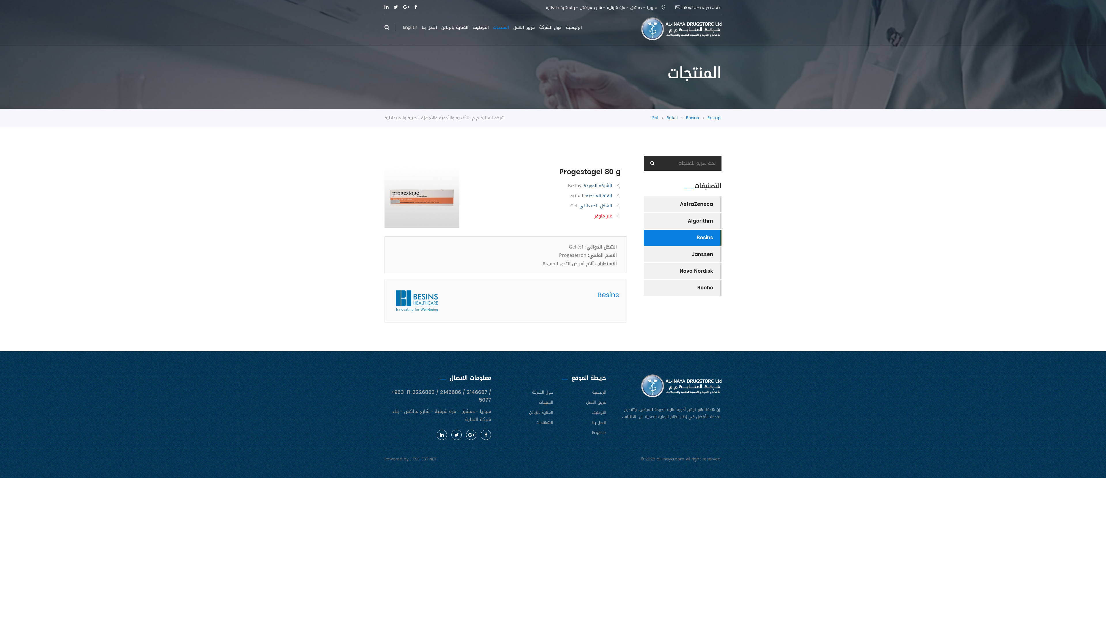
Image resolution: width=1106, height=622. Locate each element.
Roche (705, 287)
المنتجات (501, 27)
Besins (692, 118)
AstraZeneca (696, 204)
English (410, 27)
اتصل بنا (429, 27)
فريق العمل (524, 27)
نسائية (672, 118)
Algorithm (700, 220)
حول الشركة (550, 27)
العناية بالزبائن (454, 27)
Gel (655, 118)
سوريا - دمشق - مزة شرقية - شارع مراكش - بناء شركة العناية (602, 8)
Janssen (702, 254)
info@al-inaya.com (700, 8)
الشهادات (544, 422)
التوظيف (481, 27)
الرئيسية (574, 27)
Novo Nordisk (696, 271)
